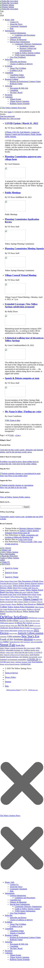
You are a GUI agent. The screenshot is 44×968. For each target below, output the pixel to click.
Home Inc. (35, 588)
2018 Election (33, 618)
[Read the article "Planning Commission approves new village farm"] (15, 177)
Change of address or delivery (21, 64)
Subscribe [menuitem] (8, 915)
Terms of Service (11, 673)
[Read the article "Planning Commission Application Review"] (15, 240)
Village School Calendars (19, 101)
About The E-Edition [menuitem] (18, 924)
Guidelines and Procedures (25, 35)
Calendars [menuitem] (9, 953)
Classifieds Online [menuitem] (17, 931)
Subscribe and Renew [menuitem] (18, 918)
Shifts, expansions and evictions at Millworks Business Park (21, 536)
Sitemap (8, 682)
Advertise (8, 86)
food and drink (33, 657)
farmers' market (37, 625)
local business (37, 662)
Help (12, 28)
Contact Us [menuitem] (14, 884)
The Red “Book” (16, 92)
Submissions (10, 31)
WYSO (19, 594)
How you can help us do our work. (13, 487)
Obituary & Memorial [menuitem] (18, 902)
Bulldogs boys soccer (29, 594)
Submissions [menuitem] (10, 893)
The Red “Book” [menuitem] (16, 948)
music (2, 648)
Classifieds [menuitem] (9, 929)
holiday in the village (9, 620)
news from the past (21, 652)
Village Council (31, 599)
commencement (22, 620)
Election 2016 (29, 630)
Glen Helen (9, 592)
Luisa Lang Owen (25, 539)
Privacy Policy (10, 677)
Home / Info (9, 20)
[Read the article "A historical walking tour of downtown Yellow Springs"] (15, 359)
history (13, 662)
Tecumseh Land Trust (8, 594)
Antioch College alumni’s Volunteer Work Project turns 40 (22, 532)
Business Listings (11, 79)
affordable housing (13, 650)
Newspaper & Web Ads (19, 88)
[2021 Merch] (10, 554)
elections (28, 639)
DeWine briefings (14, 617)
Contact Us (14, 22)
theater (2, 664)
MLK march (14, 625)
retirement (18, 662)
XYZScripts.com (33, 690)
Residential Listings (27, 46)
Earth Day (20, 645)
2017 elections (25, 642)
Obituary (7, 648)
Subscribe (8, 59)
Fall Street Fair (41, 618)
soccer (40, 657)
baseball (2, 657)
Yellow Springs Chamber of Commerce (25, 602)
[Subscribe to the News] (7, 5)
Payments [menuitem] (8, 951)
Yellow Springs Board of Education (26, 585)
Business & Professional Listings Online (25, 81)
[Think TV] (5, 562)
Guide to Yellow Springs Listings (27, 53)
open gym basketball (36, 642)
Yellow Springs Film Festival (8, 630)
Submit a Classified (17, 77)
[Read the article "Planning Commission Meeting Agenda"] (15, 267)
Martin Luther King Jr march (33, 620)
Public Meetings (13, 192)
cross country (31, 648)
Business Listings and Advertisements (28, 49)
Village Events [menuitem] (15, 955)
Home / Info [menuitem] (9, 882)
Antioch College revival (12, 655)
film (25, 648)
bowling (31, 652)
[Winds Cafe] (5, 550)
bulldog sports (29, 650)
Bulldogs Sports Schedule (20, 104)
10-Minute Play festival (23, 623)
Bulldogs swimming (19, 590)
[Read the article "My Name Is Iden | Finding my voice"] (12, 420)
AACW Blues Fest (36, 623)
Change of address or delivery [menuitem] (21, 920)
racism (8, 652)
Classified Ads (15, 37)
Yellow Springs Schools (28, 583)
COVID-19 (32, 659)
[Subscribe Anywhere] (9, 1)
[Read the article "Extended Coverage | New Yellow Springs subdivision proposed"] (15, 325)
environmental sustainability (17, 659)
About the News (16, 24)
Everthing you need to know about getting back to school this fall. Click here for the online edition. (19, 463)
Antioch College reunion (30, 633)
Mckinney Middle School (8, 588)
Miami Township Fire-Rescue (11, 611)
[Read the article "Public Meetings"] (15, 211)
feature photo (24, 655)
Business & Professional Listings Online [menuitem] (25, 937)
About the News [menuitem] (16, 887)
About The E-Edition (18, 68)
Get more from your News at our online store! (20, 474)
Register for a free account (10, 118)
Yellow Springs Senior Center (8, 581)
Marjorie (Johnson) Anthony (30, 528)
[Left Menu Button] (22, 879)
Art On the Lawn (26, 625)
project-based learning (12, 664)
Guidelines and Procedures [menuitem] (25, 898)
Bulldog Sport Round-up (26, 604)
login (10, 112)
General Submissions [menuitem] (18, 895)
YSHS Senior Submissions (25, 55)
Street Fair (7, 645)
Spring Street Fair (15, 642)
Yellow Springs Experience (35, 628)
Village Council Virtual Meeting (20, 275)
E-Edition (8, 66)
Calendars (9, 97)
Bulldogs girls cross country (17, 609)
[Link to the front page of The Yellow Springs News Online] (13, 108)
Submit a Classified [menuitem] (17, 933)
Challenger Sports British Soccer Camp (15, 628)
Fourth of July (6, 639)
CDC (41, 599)
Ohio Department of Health (28, 581)
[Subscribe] (5, 564)
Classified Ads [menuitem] (15, 900)
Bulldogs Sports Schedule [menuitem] (20, 959)
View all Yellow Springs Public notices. (15, 497)
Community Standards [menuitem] (18, 889)
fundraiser (18, 639)
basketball (3, 659)
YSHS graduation (14, 636)
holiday (6, 642)
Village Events (15, 99)
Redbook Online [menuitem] (16, 940)
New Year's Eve (30, 636)
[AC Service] (5, 548)
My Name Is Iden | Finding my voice (23, 411)
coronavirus (25, 664)
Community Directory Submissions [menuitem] (28, 906)
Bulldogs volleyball (33, 609)
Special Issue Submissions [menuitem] (20, 904)
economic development (16, 648)
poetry (12, 652)
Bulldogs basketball (6, 602)
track (29, 662)
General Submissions (18, 33)
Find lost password (7, 116)
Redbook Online (16, 84)
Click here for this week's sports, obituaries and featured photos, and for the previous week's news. (21, 451)
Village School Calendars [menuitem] (19, 957)
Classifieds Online (17, 75)
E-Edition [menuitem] (8, 922)
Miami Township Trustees (14, 599)
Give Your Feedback (18, 57)
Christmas (3, 636)
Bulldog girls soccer (20, 592)
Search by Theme (11, 577)
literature (24, 662)
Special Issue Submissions (20, 42)
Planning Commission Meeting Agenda (24, 248)
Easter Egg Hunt (13, 633)
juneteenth (2, 625)
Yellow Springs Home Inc (18, 597)
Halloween (8, 625)
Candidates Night (21, 630)
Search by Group (11, 568)
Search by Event (11, 572)
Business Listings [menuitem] (11, 935)
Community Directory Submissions (28, 44)
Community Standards (18, 26)
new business (23, 657)
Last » (18, 435)
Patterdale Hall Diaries (12, 657)
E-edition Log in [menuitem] (16, 926)
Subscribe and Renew (18, 62)
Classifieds (9, 73)
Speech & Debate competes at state (22, 378)
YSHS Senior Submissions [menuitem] (25, 911)
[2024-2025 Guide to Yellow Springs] (10, 560)
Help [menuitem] (12, 891)
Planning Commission (6, 590)
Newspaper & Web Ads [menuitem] (19, 944)
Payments (8, 95)
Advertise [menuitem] (8, 942)
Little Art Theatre (32, 592)
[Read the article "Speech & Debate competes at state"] (15, 396)
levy (22, 650)
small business (34, 655)
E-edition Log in (16, 70)
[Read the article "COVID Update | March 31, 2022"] (24, 136)
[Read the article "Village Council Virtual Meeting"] (15, 293)
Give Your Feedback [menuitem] (18, 913)
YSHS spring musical (7, 623)
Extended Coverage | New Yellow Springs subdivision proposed (21, 305)
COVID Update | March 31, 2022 (21, 123)
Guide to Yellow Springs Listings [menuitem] (27, 909)
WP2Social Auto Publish (13, 690)
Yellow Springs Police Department (21, 607)
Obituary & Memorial (18, 39)
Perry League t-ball (24, 588)
